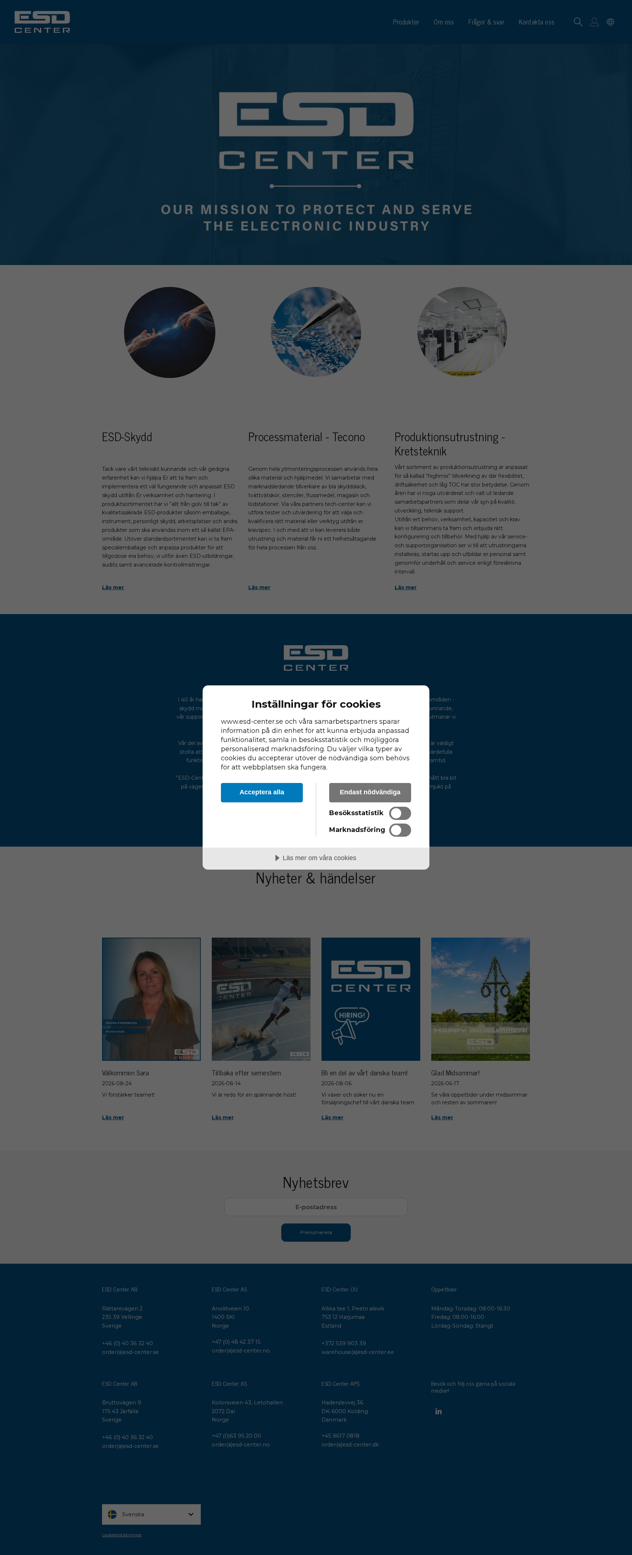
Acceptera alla (262, 792)
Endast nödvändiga (370, 792)
